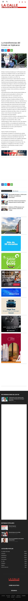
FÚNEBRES (23, 595)
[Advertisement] (14, 24)
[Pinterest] (8, 50)
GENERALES (18, 595)
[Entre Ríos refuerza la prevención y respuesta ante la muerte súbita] (4, 202)
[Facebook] (19, 2)
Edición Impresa (12, 526)
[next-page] (4, 213)
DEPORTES (13, 595)
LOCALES (3, 595)
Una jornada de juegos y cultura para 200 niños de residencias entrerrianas (17, 196)
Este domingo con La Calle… (15, 532)
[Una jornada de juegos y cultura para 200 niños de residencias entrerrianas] (4, 196)
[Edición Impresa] (4, 527)
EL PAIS (8, 597)
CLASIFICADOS (18, 597)
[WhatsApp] (11, 50)
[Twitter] (25, 2)
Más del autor (15, 191)
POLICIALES (8, 595)
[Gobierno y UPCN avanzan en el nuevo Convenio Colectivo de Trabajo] (4, 208)
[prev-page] (2, 213)
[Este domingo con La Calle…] (4, 534)
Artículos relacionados (6, 191)
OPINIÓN (12, 597)
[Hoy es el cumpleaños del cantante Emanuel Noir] (4, 540)
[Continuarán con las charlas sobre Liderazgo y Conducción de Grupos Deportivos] (4, 399)
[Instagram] (22, 2)
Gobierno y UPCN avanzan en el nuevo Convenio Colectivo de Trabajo (16, 208)
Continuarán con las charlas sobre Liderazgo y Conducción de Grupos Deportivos (16, 399)
